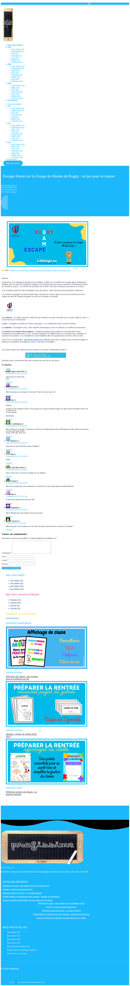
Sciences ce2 (16, 62)
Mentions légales (14, 978)
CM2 (9, 83)
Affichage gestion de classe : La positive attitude (22, 893)
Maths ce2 (15, 60)
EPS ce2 (15, 54)
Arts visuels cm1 (18, 66)
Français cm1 (16, 75)
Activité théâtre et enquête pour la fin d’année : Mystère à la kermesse (31, 897)
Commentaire (7, 553)
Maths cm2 (15, 96)
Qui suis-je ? (12, 100)
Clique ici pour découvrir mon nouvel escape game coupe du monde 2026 (40, 270)
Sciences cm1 (17, 81)
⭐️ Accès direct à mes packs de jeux (102, 4)
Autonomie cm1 (17, 68)
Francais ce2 (16, 56)
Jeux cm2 (15, 94)
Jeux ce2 (15, 58)
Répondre (9, 382)
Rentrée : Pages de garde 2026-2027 (18, 889)
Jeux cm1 (15, 79)
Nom (4, 556)
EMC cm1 (15, 70)
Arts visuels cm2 (18, 85)
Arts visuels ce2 (17, 49)
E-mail (4, 560)
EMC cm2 (15, 87)
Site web (4, 564)
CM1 (9, 64)
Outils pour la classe (14, 672)
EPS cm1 (15, 73)
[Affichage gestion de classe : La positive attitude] (46, 784)
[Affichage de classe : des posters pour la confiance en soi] (46, 668)
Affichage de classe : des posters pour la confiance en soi (22, 677)
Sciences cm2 (17, 98)
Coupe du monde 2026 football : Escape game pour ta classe (27, 900)
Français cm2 (16, 92)
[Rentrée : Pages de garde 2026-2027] (46, 726)
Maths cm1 (15, 77)
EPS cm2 (15, 90)
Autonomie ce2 (17, 51)
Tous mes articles (15, 45)
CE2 (9, 47)
